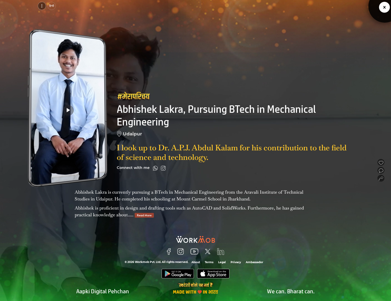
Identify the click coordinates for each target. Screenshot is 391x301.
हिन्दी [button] (51, 5)
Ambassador (254, 262)
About (195, 262)
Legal (222, 262)
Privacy (236, 262)
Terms (209, 262)
